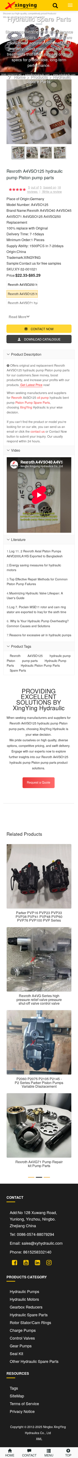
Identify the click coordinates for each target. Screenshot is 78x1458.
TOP (68, 1455)
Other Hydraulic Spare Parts (34, 1361)
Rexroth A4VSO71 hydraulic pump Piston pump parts (23, 303)
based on (52, 187)
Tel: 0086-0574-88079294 (32, 1234)
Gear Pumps (21, 1345)
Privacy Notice (22, 1411)
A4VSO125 (35, 656)
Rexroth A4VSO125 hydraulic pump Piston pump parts (23, 294)
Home (19, 77)
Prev (12, 111)
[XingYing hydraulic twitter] (13, 1262)
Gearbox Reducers (26, 1307)
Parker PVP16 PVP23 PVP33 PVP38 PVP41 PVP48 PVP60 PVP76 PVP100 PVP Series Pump (39, 918)
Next (65, 111)
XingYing (26, 407)
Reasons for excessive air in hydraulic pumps (40, 635)
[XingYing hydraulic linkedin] (36, 1262)
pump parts (30, 660)
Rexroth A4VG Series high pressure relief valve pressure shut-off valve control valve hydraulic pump (39, 1001)
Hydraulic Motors (24, 1299)
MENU (48, 1455)
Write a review (52, 191)
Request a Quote (38, 782)
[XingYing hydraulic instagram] (47, 1262)
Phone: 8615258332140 (30, 1252)
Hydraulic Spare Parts (49, 79)
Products (39, 77)
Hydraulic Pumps (24, 1291)
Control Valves (22, 1338)
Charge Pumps (23, 1330)
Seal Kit (16, 1353)
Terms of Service (24, 1403)
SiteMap (17, 1395)
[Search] (55, 5)
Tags (14, 1388)
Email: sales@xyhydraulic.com (36, 1243)
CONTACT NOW (42, 329)
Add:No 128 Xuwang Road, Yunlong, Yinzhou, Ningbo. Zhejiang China (33, 1219)
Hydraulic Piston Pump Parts (40, 665)
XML (39, 1439)
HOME (9, 1455)
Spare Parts (42, 402)
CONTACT (29, 1455)
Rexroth (16, 397)
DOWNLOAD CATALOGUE (42, 339)
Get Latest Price (31, 385)
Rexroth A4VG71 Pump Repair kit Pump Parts (39, 1163)
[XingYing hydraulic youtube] (24, 1262)
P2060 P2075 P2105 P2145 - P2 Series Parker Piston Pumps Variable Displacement (39, 1082)
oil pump (43, 397)
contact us (38, 431)
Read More (17, 316)
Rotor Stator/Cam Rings (30, 1322)
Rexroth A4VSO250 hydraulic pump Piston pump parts (23, 284)
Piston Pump (24, 402)
